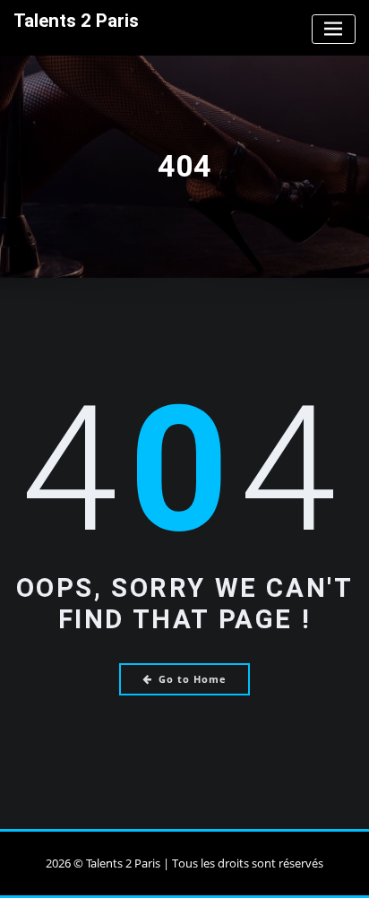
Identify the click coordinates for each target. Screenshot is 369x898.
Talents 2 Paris (76, 20)
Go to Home (193, 679)
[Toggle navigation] (334, 29)
